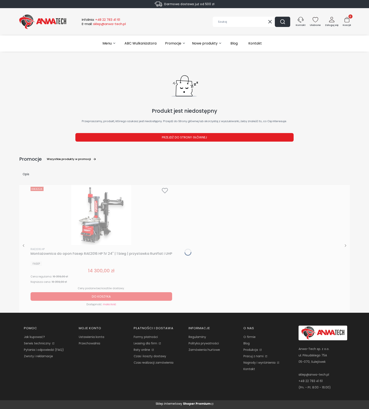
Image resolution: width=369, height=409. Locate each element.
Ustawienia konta (91, 337)
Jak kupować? (34, 337)
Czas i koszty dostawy (150, 356)
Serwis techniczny (37, 343)
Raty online (142, 350)
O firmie (249, 337)
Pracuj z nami (253, 356)
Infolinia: (101, 20)
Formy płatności (146, 337)
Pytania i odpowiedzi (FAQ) (44, 350)
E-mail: (104, 24)
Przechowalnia (89, 343)
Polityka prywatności (204, 343)
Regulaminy (197, 337)
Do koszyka (101, 296)
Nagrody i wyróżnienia (259, 362)
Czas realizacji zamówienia (153, 362)
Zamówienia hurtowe (204, 350)
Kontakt (249, 369)
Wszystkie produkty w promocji (69, 159)
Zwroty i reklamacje (38, 356)
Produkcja (251, 350)
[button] (282, 22)
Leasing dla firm (146, 343)
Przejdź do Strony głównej (184, 137)
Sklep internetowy (183, 404)
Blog (246, 343)
